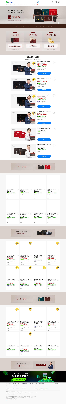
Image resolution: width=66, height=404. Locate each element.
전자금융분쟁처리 (8, 391)
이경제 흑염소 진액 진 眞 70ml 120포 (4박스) (51, 256)
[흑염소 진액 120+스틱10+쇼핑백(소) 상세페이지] (23, 84)
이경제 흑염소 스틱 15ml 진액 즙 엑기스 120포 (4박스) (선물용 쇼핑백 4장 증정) (51, 280)
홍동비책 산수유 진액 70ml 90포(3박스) (38, 190)
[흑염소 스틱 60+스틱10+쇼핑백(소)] (54, 95)
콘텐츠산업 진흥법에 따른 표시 (30, 397)
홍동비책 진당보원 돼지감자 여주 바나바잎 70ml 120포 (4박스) (52, 322)
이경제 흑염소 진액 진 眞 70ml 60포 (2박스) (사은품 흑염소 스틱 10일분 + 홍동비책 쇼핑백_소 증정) (24, 256)
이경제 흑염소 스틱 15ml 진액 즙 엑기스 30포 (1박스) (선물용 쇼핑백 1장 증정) (11, 280)
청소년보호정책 (31, 383)
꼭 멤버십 (32, 4)
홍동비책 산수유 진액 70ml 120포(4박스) (51, 190)
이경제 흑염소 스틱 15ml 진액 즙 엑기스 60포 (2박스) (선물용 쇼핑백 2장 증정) (24, 280)
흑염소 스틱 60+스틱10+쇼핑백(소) (43, 95)
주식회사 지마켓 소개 (8, 383)
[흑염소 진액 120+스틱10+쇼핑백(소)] (54, 79)
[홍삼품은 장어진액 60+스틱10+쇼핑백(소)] (54, 145)
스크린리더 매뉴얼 (41, 383)
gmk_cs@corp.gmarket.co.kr (26, 391)
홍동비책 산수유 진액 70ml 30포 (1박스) (11, 190)
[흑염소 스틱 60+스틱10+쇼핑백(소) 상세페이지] (23, 101)
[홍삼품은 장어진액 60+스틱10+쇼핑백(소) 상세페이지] (23, 151)
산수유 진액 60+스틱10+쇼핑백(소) (43, 128)
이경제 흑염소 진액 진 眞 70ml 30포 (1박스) (11, 256)
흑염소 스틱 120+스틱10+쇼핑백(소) (44, 111)
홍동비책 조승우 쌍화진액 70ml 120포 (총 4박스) (51, 346)
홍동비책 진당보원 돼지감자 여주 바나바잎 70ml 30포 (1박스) (11, 322)
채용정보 (14, 383)
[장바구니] (59, 2)
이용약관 (19, 383)
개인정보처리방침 (24, 383)
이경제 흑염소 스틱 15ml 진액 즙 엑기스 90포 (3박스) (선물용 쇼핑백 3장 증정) (38, 280)
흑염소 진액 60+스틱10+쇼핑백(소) (43, 61)
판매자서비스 (57, 383)
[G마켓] (9, 2)
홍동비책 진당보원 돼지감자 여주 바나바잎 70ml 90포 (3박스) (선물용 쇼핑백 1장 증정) (38, 322)
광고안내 (36, 383)
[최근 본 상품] (55, 2)
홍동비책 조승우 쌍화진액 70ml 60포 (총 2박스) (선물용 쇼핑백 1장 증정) (24, 346)
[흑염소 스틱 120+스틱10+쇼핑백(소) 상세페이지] (23, 117)
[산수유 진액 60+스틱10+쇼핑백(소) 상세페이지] (23, 134)
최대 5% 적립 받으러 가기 (33, 376)
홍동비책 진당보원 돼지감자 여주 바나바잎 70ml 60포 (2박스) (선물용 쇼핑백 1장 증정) (24, 322)
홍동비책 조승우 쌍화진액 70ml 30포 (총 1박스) (11, 346)
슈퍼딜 (17, 4)
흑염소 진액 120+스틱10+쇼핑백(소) (44, 78)
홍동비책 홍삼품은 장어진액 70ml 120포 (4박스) (51, 214)
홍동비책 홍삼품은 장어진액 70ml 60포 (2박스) (24, 214)
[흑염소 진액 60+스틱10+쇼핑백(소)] (54, 62)
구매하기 (44, 73)
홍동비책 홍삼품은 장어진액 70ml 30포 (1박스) (11, 214)
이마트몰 (25, 4)
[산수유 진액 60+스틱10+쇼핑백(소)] (54, 129)
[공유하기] (58, 23)
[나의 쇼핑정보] (52, 2)
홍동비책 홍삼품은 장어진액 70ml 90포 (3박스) (38, 214)
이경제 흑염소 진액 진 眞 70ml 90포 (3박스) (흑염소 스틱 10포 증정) (38, 256)
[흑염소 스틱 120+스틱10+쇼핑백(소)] (54, 112)
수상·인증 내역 (14, 399)
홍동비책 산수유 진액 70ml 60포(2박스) (24, 190)
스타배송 (28, 4)
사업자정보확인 (24, 388)
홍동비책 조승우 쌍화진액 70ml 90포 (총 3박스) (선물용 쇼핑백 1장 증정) (38, 346)
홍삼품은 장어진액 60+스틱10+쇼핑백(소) (44, 145)
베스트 (15, 4)
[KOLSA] (7, 399)
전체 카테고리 (10, 4)
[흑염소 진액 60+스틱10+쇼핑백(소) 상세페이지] (23, 68)
